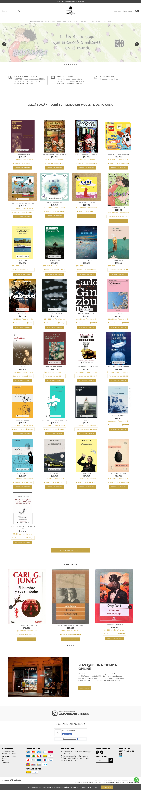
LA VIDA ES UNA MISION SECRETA (118, 367)
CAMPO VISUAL (118, 260)
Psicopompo (86, 473)
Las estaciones (86, 260)
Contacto (106, 21)
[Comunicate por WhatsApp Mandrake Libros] (136, 779)
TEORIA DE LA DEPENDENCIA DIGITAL (54, 420)
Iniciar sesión (128, 11)
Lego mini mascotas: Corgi (118, 154)
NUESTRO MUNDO (118, 416)
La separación (54, 473)
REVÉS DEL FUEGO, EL (54, 313)
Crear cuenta (118, 11)
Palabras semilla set (54, 202)
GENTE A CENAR (22, 473)
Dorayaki (118, 313)
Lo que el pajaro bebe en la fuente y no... (22, 527)
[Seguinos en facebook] (101, 752)
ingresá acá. (113, 782)
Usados (84, 21)
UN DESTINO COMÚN (23, 154)
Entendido (107, 787)
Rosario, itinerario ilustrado (22, 203)
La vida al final (22, 260)
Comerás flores (22, 420)
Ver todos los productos (70, 550)
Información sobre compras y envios (61, 21)
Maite (86, 420)
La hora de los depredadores (86, 367)
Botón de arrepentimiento (129, 782)
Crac (23, 367)
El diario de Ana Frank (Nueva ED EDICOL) (70, 625)
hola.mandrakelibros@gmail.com (75, 756)
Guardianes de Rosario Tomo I (54, 154)
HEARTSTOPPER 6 (118, 207)
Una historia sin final (86, 313)
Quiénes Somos (36, 21)
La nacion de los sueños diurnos (54, 367)
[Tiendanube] (11, 780)
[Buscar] (19, 11)
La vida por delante (118, 473)
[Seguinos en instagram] (97, 752)
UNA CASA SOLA (54, 260)
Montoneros (23, 313)
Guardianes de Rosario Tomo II (86, 154)
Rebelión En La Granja (114, 624)
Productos (95, 21)
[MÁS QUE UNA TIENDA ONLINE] (38, 677)
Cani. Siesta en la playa (86, 202)
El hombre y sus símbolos (27, 625)
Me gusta (68, 734)
